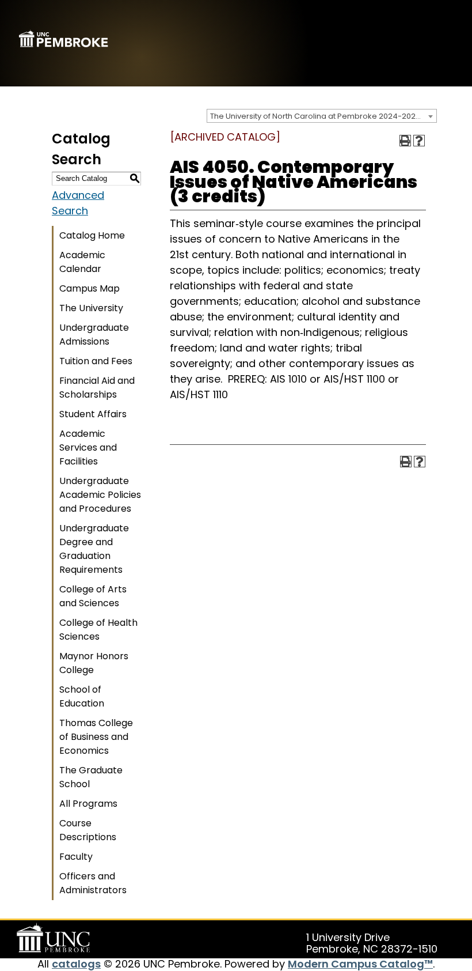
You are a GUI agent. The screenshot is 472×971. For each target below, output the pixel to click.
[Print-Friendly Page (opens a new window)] (405, 140)
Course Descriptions (87, 830)
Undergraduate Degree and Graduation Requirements (94, 549)
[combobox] (322, 116)
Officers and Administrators (93, 883)
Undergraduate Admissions (94, 334)
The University (91, 308)
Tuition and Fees (95, 361)
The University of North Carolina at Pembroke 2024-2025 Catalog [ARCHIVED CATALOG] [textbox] (323, 116)
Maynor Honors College (93, 663)
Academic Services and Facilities (88, 447)
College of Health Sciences (98, 629)
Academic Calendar (82, 261)
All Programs (88, 803)
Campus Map (89, 288)
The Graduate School (91, 777)
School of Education (81, 696)
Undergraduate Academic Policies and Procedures (100, 494)
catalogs (76, 964)
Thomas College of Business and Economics (96, 736)
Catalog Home (92, 235)
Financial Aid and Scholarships (97, 387)
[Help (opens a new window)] (419, 140)
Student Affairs (93, 414)
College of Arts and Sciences (93, 596)
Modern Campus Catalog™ (360, 964)
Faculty (76, 856)
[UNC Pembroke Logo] (55, 938)
